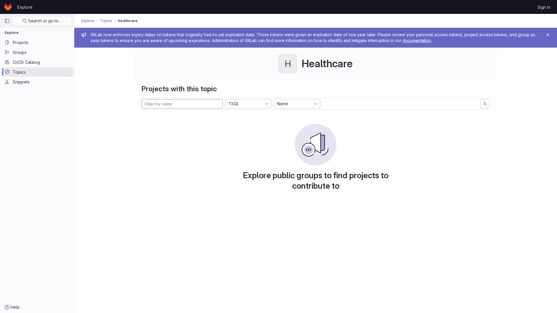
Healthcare (128, 21)
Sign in (544, 7)
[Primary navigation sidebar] (7, 21)
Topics (106, 21)
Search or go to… (44, 20)
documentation (417, 40)
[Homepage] (8, 7)
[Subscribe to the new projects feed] (485, 103)
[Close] (547, 34)
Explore (24, 7)
